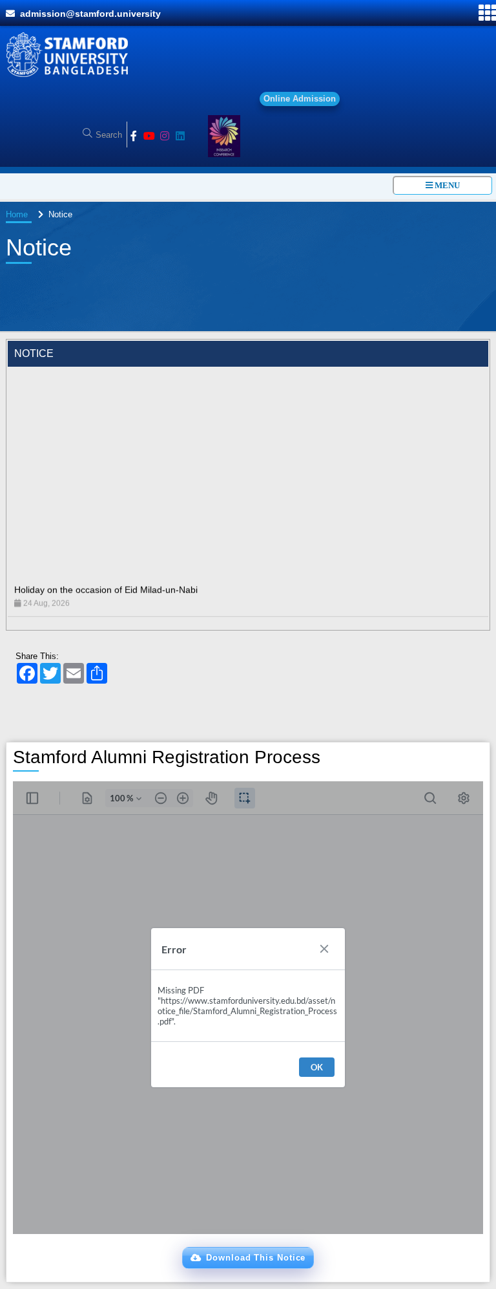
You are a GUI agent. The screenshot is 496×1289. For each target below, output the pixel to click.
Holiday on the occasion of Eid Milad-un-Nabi (106, 573)
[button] (248, 1258)
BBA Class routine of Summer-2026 (86, 613)
